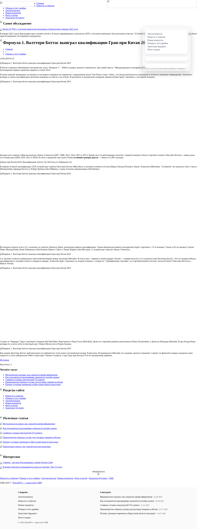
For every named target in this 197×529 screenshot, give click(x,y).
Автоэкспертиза (12, 10)
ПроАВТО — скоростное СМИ (27, 483)
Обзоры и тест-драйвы (15, 8)
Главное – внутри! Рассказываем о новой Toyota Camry (28, 462)
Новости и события (45, 6)
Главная (40, 3)
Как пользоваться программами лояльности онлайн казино (32, 377)
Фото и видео (11, 15)
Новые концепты (13, 13)
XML (111, 478)
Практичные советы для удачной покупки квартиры (27, 446)
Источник (4, 360)
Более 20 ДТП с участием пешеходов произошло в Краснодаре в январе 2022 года (40, 29)
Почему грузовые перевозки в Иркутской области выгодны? (33, 384)
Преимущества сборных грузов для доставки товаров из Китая (34, 382)
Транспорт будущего (14, 18)
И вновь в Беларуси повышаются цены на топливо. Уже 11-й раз (32, 467)
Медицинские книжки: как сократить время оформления (31, 375)
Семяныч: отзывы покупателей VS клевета (25, 380)
